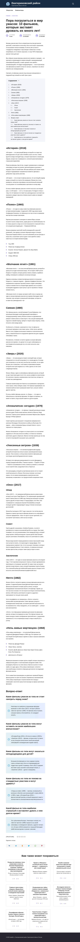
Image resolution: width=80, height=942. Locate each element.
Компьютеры (19, 10)
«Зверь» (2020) (15, 95)
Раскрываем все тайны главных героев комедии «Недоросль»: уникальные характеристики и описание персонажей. (40, 891)
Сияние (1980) (15, 92)
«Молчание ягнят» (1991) (18, 90)
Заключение (17, 110)
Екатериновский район (26, 3)
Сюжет (16, 107)
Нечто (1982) (14, 112)
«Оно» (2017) (15, 103)
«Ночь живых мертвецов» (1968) (20, 115)
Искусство (9, 10)
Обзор (16, 105)
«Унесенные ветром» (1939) (19, 100)
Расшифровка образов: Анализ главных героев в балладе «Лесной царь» (16, 914)
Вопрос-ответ (15, 118)
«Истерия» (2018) (16, 84)
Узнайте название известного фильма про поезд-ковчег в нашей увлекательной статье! (63, 865)
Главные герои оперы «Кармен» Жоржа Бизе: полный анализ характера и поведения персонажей (16, 890)
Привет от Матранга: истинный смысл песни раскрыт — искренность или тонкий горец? (40, 865)
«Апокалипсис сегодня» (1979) (20, 97)
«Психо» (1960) (15, 87)
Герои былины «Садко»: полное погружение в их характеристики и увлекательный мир (40, 914)
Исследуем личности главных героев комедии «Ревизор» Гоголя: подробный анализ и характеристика (64, 890)
